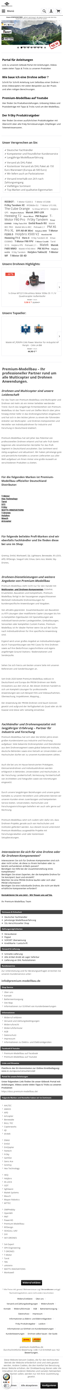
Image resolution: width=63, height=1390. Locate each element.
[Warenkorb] (58, 11)
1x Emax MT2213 (40, 209)
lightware (8, 1189)
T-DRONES (9, 1251)
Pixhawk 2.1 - (31, 245)
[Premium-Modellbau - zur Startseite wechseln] (6, 4)
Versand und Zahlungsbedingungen (22, 1021)
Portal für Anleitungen (17, 60)
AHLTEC (8, 1105)
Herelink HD (46, 234)
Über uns (8, 992)
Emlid (7, 1143)
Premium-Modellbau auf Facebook (21, 1053)
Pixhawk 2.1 (40, 227)
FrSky (4, 507)
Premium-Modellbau (14, 1223)
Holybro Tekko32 (38, 252)
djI (5, 1130)
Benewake (9, 1119)
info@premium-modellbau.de (20, 980)
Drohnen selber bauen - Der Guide (42, 1333)
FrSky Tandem (38, 219)
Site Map (8, 1002)
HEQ (6, 1174)
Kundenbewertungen (15, 1333)
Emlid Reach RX (38, 223)
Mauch (4, 518)
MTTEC (7, 1203)
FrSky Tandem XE (15, 205)
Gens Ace (8, 1161)
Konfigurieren (49, 1385)
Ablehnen (12, 1385)
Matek (44, 245)
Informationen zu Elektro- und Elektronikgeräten (28, 1042)
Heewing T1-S (13, 237)
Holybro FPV (17, 245)
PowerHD (8, 1220)
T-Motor (5, 495)
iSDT (6, 1185)
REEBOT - (10, 201)
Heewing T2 (13, 216)
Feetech (8, 1150)
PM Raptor (41, 216)
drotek (7, 1133)
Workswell (9, 1272)
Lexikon (42, 1323)
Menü (10, 11)
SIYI (3, 504)
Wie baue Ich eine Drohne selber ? (25, 77)
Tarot (4, 501)
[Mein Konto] (51, 11)
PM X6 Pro (44, 248)
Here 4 (26, 237)
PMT (6, 1216)
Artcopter (6, 521)
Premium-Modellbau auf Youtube (25, 98)
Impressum (9, 1038)
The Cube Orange (17, 209)
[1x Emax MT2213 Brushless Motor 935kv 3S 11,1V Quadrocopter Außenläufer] (31, 280)
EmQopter (9, 1147)
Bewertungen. (31, 1352)
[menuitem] (8, 11)
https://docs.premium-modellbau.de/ (19, 1091)
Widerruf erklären (13, 1017)
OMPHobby (9, 1209)
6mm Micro (29, 216)
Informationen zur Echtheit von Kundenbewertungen (30, 1006)
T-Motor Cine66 (42, 241)
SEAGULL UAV (10, 1230)
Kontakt (8, 995)
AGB (6, 1031)
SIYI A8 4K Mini (25, 230)
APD (6, 1112)
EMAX (7, 1140)
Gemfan (8, 1157)
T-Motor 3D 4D (18, 255)
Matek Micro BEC (23, 227)
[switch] (6, 1385)
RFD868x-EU (33, 205)
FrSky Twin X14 (20, 223)
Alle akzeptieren (29, 1385)
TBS (6, 1261)
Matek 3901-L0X (35, 212)
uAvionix (8, 1265)
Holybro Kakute (17, 212)
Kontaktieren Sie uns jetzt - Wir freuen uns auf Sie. (26, 895)
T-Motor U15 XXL (48, 205)
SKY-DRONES (10, 1237)
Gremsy (8, 1164)
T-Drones (6, 512)
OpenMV (8, 1213)
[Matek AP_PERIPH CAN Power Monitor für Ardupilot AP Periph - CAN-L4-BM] (31, 329)
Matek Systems (11, 1192)
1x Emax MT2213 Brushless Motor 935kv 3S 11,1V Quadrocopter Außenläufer (32, 295)
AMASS (7, 1109)
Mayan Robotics (12, 1199)
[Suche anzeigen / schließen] (44, 11)
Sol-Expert (9, 1244)
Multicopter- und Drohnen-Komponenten (22, 589)
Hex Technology (9, 498)
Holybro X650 (41, 231)
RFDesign (8, 1227)
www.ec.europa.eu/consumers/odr (18, 1071)
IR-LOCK (8, 1182)
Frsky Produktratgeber (25, 1323)
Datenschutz (10, 1035)
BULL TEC (8, 1123)
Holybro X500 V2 (27, 234)
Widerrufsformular (13, 1028)
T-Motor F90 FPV (24, 241)
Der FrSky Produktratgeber (21, 115)
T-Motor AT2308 (42, 201)
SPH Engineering (12, 1247)
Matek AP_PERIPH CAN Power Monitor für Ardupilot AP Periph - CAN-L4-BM (31, 344)
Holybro (5, 515)
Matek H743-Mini (27, 248)
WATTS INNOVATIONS (12, 509)
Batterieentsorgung (13, 999)
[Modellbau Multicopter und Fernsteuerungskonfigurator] (31, 33)
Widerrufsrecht (11, 1024)
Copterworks (10, 1126)
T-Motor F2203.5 (25, 201)
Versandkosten (47, 1289)
